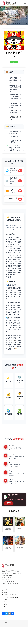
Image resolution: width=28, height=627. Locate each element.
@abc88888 (9, 575)
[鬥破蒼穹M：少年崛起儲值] (8, 540)
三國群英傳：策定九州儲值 (8, 529)
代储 (3, 606)
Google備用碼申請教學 (9, 595)
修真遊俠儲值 (20, 528)
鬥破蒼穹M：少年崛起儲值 (8, 548)
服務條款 (14, 116)
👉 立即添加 (8, 503)
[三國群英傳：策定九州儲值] (8, 521)
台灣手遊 (4, 604)
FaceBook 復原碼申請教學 (10, 597)
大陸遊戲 (4, 599)
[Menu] (25, 3)
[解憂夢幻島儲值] (20, 540)
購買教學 (4, 590)
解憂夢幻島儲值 (20, 548)
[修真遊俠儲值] (20, 521)
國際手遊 (4, 602)
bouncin (24, 624)
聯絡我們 (4, 592)
